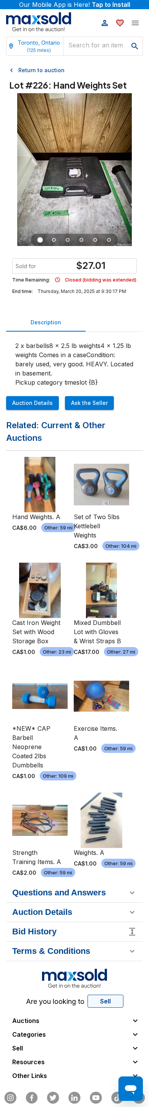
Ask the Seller (89, 403)
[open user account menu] (104, 23)
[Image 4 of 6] (81, 239)
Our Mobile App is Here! (74, 4)
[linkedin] (74, 1098)
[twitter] (53, 1098)
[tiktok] (117, 1098)
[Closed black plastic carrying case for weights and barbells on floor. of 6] (40, 239)
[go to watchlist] (120, 23)
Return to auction (41, 70)
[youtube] (96, 1098)
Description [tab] (46, 322)
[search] (135, 46)
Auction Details (32, 403)
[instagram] (10, 1098)
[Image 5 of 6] (95, 239)
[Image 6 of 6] (108, 239)
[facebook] (32, 1098)
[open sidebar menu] (135, 23)
